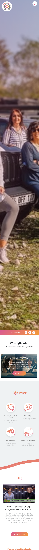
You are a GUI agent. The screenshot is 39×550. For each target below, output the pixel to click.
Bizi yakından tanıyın (10, 175)
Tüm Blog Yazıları (19, 534)
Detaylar (18, 373)
